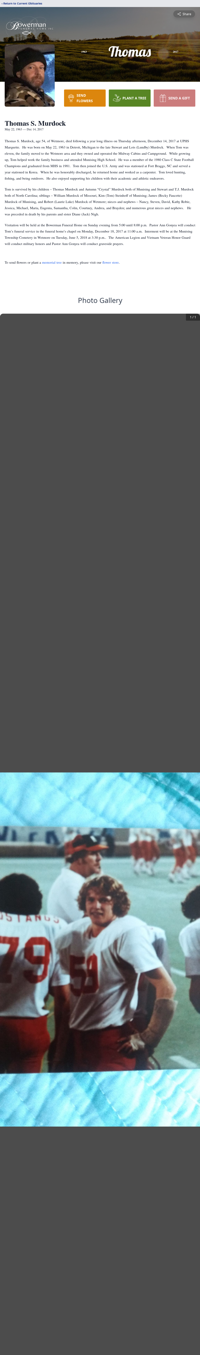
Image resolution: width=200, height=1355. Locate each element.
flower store (110, 262)
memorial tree (52, 262)
